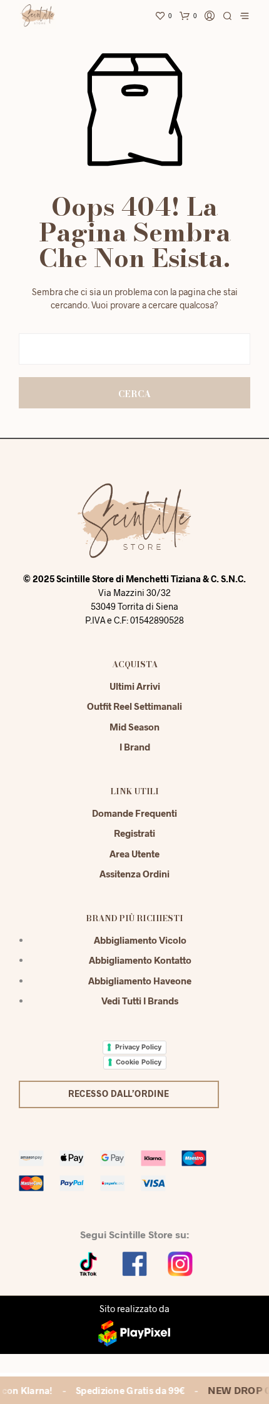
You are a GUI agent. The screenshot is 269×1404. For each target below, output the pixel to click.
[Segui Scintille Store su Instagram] (180, 1262)
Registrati (134, 833)
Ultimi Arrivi (134, 686)
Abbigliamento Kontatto (140, 960)
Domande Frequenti (134, 813)
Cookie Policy (138, 1062)
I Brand (134, 746)
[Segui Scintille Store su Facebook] (134, 1262)
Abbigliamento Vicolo (140, 940)
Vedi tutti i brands (139, 1000)
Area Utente (134, 853)
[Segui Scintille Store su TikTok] (88, 1262)
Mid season (134, 726)
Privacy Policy (138, 1047)
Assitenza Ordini (134, 873)
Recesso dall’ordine (119, 1093)
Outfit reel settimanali (134, 706)
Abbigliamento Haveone (139, 980)
